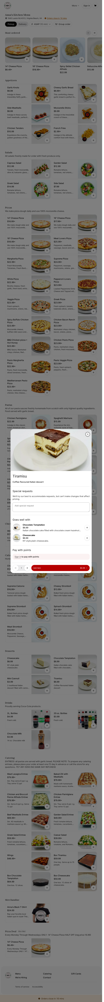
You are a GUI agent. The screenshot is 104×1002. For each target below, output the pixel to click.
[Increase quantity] (27, 568)
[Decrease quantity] (16, 568)
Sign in (18, 556)
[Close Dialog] (88, 434)
